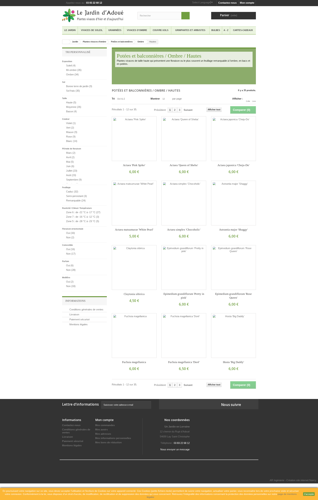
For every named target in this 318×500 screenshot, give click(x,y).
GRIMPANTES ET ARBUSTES (190, 30)
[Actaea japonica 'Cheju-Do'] (233, 138)
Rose (71, 136)
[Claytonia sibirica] (134, 267)
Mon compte (247, 2)
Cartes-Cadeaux (243, 30)
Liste (254, 101)
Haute (71, 102)
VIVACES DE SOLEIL (92, 30)
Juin (70, 166)
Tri (113, 98)
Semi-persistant (76, 196)
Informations (75, 300)
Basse (71, 111)
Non (70, 237)
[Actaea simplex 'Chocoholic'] (184, 203)
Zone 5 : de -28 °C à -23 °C (82, 221)
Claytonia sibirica (134, 294)
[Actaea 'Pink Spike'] (134, 138)
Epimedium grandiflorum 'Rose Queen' (233, 295)
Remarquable (76, 200)
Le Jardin (70, 30)
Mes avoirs (101, 429)
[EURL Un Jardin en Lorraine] (92, 15)
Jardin (75, 42)
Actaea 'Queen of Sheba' (184, 165)
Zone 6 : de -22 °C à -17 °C (83, 212)
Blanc (71, 141)
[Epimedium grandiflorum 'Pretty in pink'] (184, 267)
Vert (70, 127)
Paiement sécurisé (79, 319)
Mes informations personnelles (113, 438)
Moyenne (73, 106)
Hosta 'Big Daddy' (233, 362)
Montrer (155, 98)
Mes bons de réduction (108, 442)
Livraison (74, 314)
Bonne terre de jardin (79, 86)
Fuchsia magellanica (134, 362)
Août (71, 175)
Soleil (71, 65)
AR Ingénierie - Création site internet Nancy (293, 480)
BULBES (215, 30)
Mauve (71, 132)
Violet (71, 123)
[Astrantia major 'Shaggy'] (233, 203)
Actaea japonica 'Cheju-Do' (233, 165)
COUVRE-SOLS (160, 30)
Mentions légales (78, 324)
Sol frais (73, 90)
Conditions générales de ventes (86, 309)
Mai (70, 161)
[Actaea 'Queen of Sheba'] (184, 138)
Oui (70, 233)
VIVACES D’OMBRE (137, 30)
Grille (248, 101)
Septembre (74, 179)
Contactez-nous (227, 2)
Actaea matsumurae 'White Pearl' (134, 229)
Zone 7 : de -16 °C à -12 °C (82, 216)
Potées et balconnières (122, 42)
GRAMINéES (114, 30)
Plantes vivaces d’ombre (94, 42)
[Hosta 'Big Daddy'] (233, 335)
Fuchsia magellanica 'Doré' (184, 362)
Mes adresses (103, 433)
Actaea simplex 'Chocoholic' (183, 229)
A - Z (226, 30)
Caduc (72, 191)
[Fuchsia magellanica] (134, 335)
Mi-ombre (73, 70)
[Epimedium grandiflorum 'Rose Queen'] (233, 267)
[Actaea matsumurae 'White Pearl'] (134, 203)
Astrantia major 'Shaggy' (233, 229)
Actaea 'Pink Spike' (134, 165)
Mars (70, 152)
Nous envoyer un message (175, 449)
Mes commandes (105, 425)
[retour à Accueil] (65, 42)
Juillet (71, 170)
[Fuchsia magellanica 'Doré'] (184, 335)
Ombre (140, 42)
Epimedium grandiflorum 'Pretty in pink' (183, 295)
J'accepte (309, 494)
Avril (70, 157)
